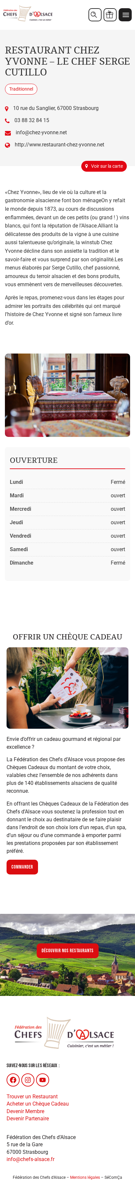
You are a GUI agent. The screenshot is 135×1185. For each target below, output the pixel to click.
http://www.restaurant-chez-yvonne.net (59, 144)
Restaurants (95, 14)
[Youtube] (42, 1080)
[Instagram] (27, 1080)
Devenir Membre (25, 1111)
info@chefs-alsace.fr (30, 1159)
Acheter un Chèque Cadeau (38, 1104)
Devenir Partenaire (28, 1118)
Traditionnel (21, 89)
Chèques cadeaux (110, 14)
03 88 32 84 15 (31, 120)
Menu (125, 14)
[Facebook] (13, 1080)
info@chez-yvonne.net (41, 132)
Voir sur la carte (107, 166)
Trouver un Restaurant (32, 1096)
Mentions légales (85, 1177)
